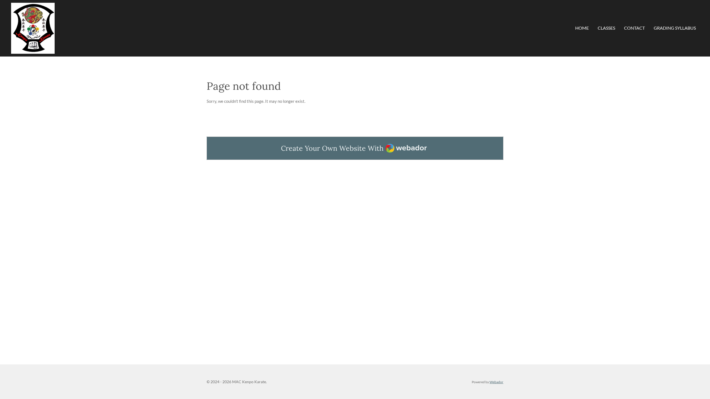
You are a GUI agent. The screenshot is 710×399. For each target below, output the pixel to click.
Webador (496, 382)
